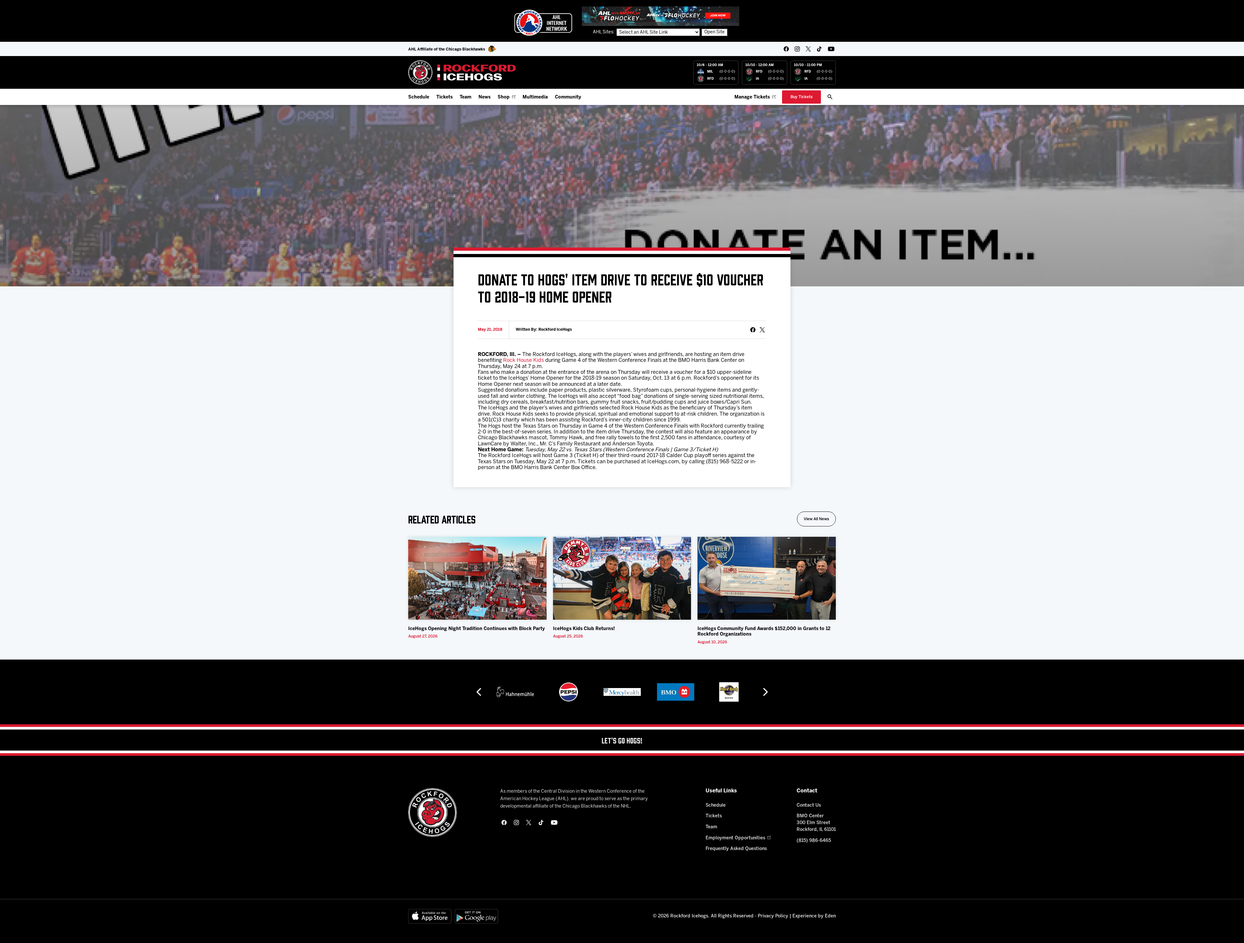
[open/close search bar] (830, 97)
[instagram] (797, 49)
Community (568, 97)
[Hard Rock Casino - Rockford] (679, 692)
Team (465, 97)
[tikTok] (819, 49)
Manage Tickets (752, 97)
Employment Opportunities (735, 838)
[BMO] (626, 692)
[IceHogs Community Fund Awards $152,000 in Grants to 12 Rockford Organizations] (766, 578)
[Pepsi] (519, 692)
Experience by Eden (814, 916)
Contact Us (809, 805)
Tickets (444, 97)
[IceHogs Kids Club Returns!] (622, 578)
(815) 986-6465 (814, 841)
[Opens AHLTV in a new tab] (660, 16)
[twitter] (808, 49)
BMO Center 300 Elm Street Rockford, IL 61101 (816, 823)
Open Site (714, 32)
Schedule (418, 97)
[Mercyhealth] (572, 692)
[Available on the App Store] (430, 916)
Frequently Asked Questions (736, 849)
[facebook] (786, 49)
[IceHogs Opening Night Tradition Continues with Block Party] (477, 578)
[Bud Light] (733, 692)
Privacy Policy (773, 916)
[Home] (462, 72)
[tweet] (762, 330)
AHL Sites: (604, 32)
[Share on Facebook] (753, 330)
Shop (504, 97)
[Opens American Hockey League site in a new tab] (543, 22)
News (484, 97)
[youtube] (831, 49)
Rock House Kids (523, 360)
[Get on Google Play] (476, 916)
